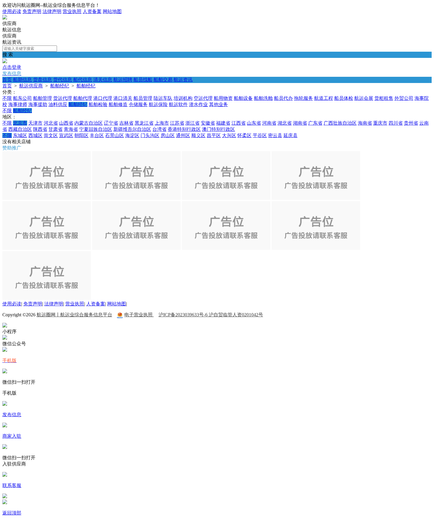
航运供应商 (31, 85)
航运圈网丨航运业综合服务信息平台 (74, 314)
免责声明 (31, 11)
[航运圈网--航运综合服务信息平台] (4, 17)
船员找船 (142, 79)
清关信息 (102, 79)
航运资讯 (183, 79)
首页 (7, 79)
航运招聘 (122, 79)
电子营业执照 (139, 314)
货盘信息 (42, 79)
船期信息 (22, 79)
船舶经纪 (59, 85)
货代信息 (62, 79)
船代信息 (82, 79)
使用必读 (11, 11)
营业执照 (72, 11)
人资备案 (92, 11)
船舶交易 (163, 79)
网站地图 (112, 11)
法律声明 (52, 11)
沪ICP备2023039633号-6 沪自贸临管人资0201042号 (211, 314)
